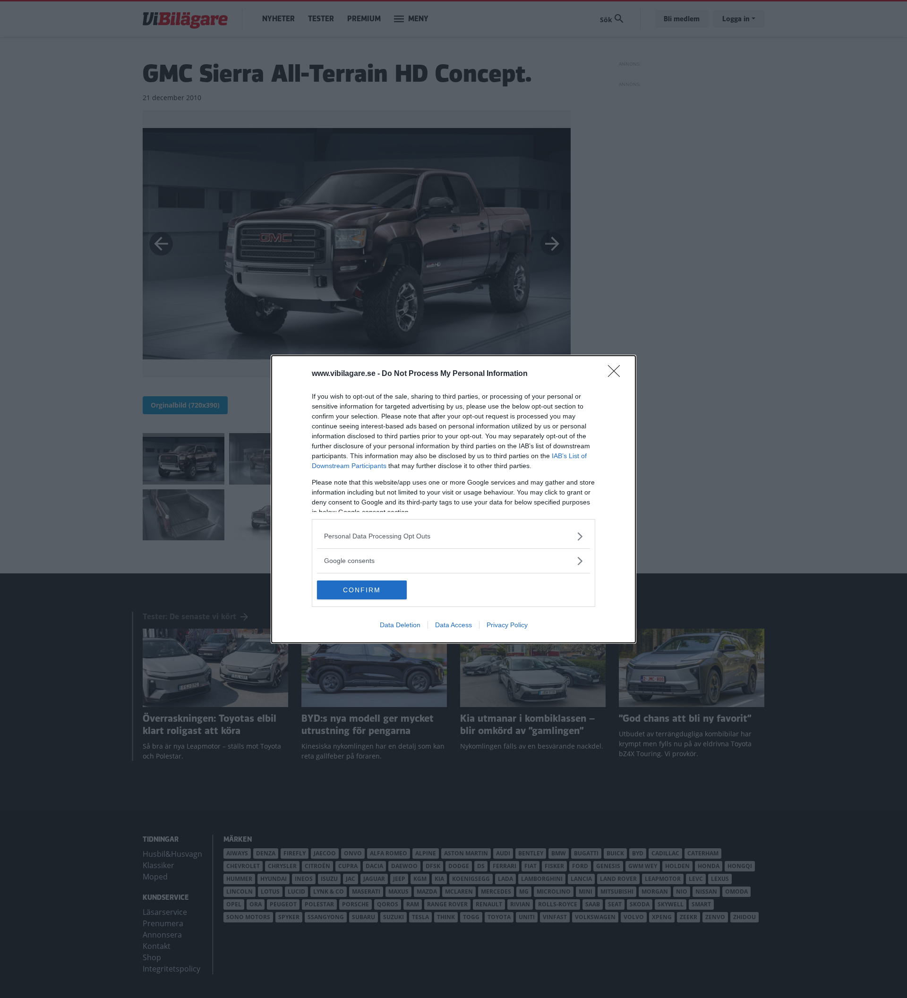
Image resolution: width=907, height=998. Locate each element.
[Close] (617, 374)
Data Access (453, 625)
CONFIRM (362, 590)
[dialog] (453, 499)
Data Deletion (400, 625)
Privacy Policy (507, 625)
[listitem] (453, 536)
